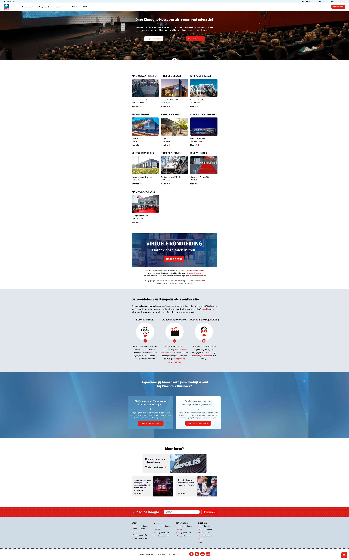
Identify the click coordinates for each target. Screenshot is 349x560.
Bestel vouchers (162, 536)
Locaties (74, 7)
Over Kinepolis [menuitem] (305, 1)
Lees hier (206, 309)
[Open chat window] (344, 555)
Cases (135, 532)
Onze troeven (204, 533)
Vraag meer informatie (154, 39)
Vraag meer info (140, 535)
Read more (165, 467)
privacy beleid (158, 554)
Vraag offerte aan (140, 538)
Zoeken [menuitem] (332, 1)
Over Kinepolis (205, 526)
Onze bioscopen (205, 529)
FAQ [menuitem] (320, 1)
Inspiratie (85, 7)
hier (203, 281)
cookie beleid (166, 554)
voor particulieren (10, 1)
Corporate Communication (194, 271)
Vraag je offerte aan (195, 39)
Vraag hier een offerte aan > (198, 423)
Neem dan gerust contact (202, 355)
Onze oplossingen (162, 526)
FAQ (201, 542)
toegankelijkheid (176, 554)
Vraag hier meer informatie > (151, 423)
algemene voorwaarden (147, 554)
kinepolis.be (201, 276)
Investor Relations (194, 273)
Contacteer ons (338, 7)
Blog (201, 539)
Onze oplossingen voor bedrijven (140, 527)
